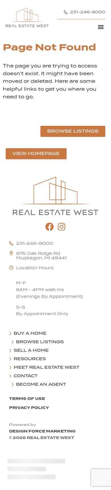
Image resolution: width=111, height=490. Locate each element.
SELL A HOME (31, 350)
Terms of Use (27, 398)
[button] (100, 26)
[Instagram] (61, 227)
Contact (26, 376)
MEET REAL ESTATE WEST (46, 367)
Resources (30, 359)
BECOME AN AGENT (41, 384)
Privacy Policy (29, 408)
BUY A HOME (30, 333)
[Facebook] (50, 227)
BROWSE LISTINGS (40, 342)
